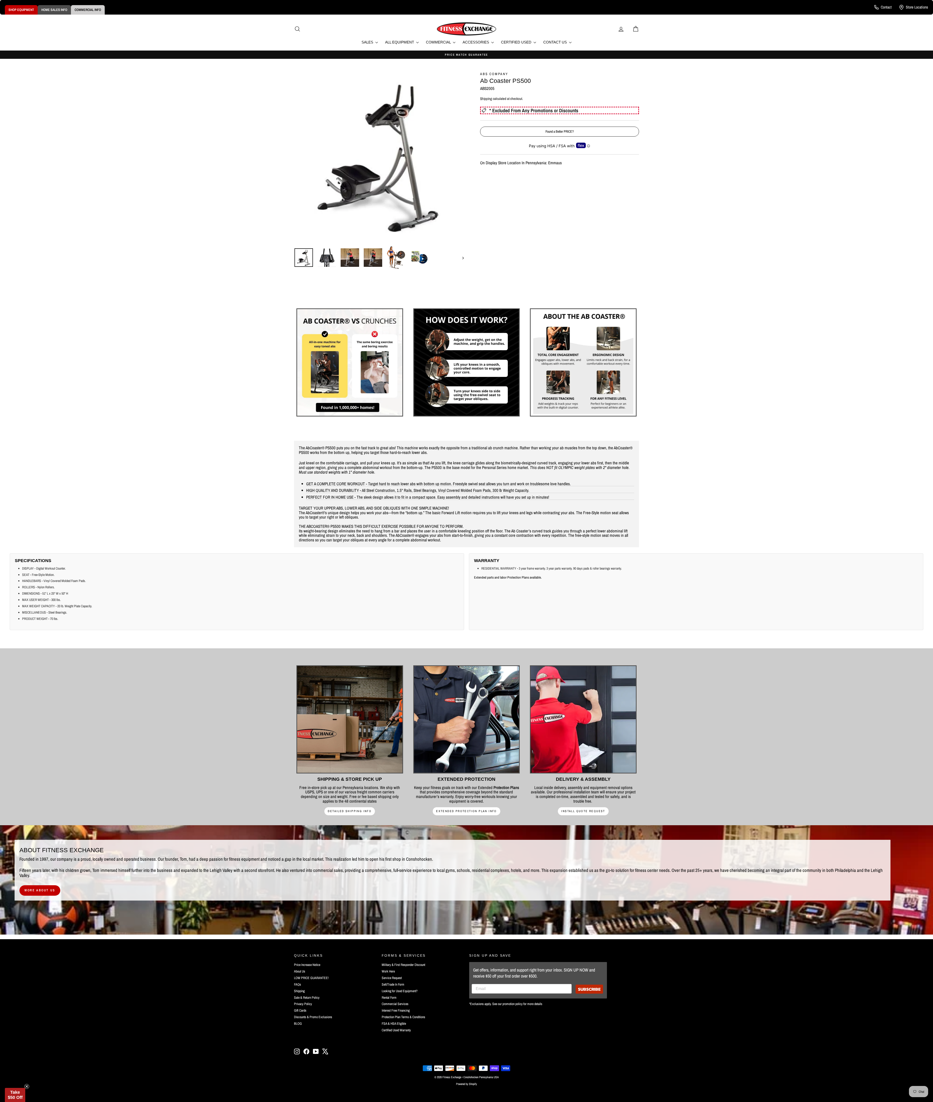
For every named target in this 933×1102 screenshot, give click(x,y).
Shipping (486, 98)
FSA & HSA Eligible (394, 1023)
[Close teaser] (26, 1086)
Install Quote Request (583, 811)
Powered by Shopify (466, 1084)
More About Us (40, 890)
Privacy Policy (303, 1004)
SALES (368, 42)
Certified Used (516, 42)
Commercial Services (395, 1004)
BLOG (298, 1023)
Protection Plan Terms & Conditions (403, 1017)
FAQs (297, 984)
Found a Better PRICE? (559, 131)
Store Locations (917, 7)
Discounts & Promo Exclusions (313, 1017)
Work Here (388, 971)
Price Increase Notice (307, 965)
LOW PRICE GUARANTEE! (311, 978)
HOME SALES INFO (54, 10)
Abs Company (494, 74)
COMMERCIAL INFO (88, 10)
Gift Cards (300, 1010)
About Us (299, 971)
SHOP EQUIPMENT (21, 10)
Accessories (476, 42)
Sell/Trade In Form (393, 984)
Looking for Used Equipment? (399, 991)
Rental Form (389, 997)
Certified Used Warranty (396, 1030)
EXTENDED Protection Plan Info (466, 811)
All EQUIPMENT (400, 42)
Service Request (392, 978)
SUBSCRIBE (589, 989)
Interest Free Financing (396, 1010)
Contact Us (555, 42)
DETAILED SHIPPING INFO (349, 811)
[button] (15, 1095)
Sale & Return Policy (307, 997)
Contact (886, 7)
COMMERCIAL (439, 42)
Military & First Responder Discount (403, 965)
